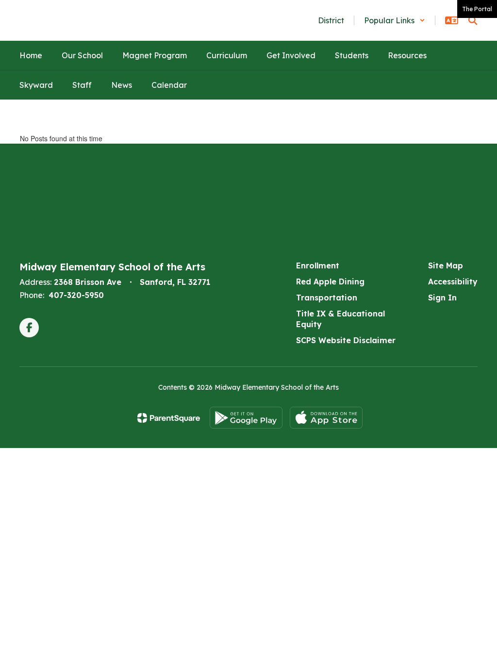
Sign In (442, 297)
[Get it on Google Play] (246, 418)
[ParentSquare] (168, 418)
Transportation (326, 297)
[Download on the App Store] (326, 418)
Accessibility (453, 281)
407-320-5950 (76, 295)
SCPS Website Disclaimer (346, 340)
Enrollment (317, 265)
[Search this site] (473, 20)
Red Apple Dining (330, 281)
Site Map (445, 265)
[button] (394, 20)
